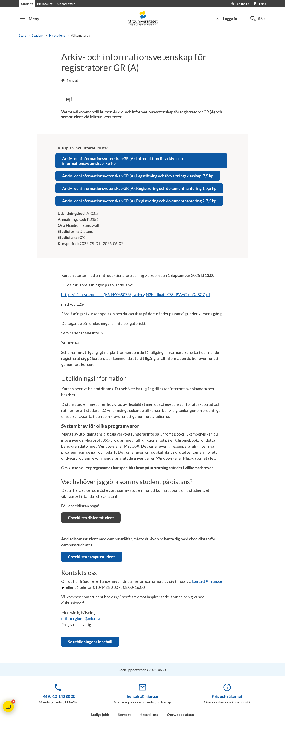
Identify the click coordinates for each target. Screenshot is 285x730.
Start (22, 35)
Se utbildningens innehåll (90, 641)
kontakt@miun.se (142, 696)
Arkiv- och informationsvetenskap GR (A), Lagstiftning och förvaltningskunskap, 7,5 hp (137, 175)
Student (27, 4)
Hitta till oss (149, 714)
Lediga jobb (100, 714)
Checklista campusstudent (92, 556)
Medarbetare (66, 4)
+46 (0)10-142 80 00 (58, 696)
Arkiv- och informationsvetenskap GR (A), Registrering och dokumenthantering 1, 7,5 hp (139, 188)
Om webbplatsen (180, 714)
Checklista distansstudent (91, 517)
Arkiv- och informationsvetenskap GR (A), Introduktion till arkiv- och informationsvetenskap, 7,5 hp (122, 161)
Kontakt (124, 714)
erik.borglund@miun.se (81, 618)
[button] (8, 706)
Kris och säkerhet (227, 696)
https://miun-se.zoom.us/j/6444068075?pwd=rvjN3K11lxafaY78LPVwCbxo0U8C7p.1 (135, 294)
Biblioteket (45, 4)
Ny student (57, 35)
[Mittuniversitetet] (142, 18)
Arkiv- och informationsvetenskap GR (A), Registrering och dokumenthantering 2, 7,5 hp (139, 200)
